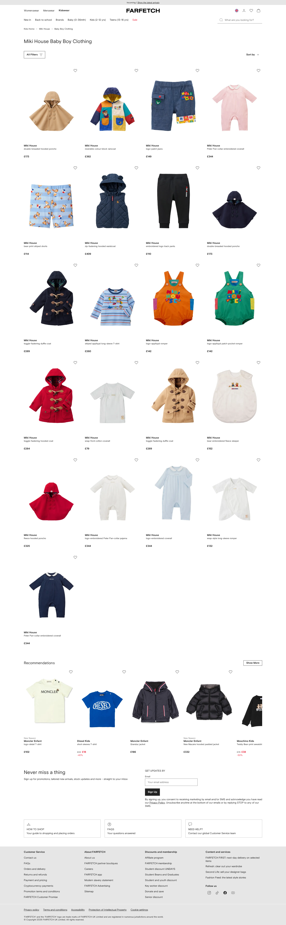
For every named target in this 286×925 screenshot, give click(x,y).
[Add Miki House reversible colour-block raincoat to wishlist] (136, 70)
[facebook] (225, 892)
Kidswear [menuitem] (64, 10)
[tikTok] (217, 892)
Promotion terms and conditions (42, 891)
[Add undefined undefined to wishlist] (70, 672)
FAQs (110, 829)
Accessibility (78, 909)
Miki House (44, 29)
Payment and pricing (35, 880)
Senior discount (154, 897)
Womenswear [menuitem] (31, 10)
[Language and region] (236, 10)
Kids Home (29, 29)
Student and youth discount (161, 880)
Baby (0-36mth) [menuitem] (77, 20)
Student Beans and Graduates (162, 874)
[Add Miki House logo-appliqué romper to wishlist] (197, 265)
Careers (88, 869)
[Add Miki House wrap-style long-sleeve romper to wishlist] (258, 460)
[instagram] (209, 892)
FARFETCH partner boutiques (101, 863)
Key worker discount (156, 886)
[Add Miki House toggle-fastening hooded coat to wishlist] (75, 362)
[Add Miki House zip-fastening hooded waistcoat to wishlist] (136, 168)
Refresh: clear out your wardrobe (224, 866)
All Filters (32, 54)
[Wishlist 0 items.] (251, 10)
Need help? (195, 829)
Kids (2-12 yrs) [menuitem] (98, 20)
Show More (252, 663)
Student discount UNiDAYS (160, 869)
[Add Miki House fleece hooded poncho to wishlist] (75, 460)
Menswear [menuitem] (48, 10)
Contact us (30, 857)
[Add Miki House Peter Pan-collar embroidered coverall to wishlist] (258, 70)
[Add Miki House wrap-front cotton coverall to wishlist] (136, 362)
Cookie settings (139, 909)
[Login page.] (244, 10)
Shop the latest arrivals (148, 2)
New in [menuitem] (27, 20)
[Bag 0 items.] (258, 10)
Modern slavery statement (98, 880)
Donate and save (154, 891)
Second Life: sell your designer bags (226, 872)
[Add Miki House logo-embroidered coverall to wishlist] (197, 460)
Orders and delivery (35, 869)
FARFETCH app (93, 874)
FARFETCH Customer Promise (41, 897)
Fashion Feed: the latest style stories (226, 877)
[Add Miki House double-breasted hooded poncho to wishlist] (75, 70)
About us (89, 857)
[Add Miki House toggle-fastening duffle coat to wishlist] (75, 265)
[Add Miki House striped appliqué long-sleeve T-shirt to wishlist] (136, 265)
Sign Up (152, 792)
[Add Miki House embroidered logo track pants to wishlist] (197, 168)
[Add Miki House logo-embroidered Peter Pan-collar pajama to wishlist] (136, 460)
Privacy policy (31, 909)
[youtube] (233, 892)
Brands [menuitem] (60, 20)
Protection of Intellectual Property (108, 909)
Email (147, 776)
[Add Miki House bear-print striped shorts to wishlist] (75, 168)
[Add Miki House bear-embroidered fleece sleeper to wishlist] (258, 362)
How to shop (35, 829)
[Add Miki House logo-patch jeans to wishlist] (197, 70)
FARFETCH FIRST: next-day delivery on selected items (233, 859)
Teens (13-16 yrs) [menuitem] (119, 20)
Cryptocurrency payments (38, 886)
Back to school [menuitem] (43, 20)
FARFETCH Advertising (97, 886)
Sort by (250, 54)
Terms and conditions (55, 909)
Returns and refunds (35, 874)
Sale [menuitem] (134, 20)
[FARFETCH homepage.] (143, 10)
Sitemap (89, 891)
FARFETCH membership (158, 863)
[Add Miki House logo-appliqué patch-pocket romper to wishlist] (258, 265)
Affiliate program (154, 857)
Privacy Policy (157, 802)
